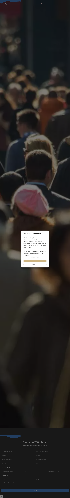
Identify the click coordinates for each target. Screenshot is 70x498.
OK (35, 261)
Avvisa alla (35, 264)
